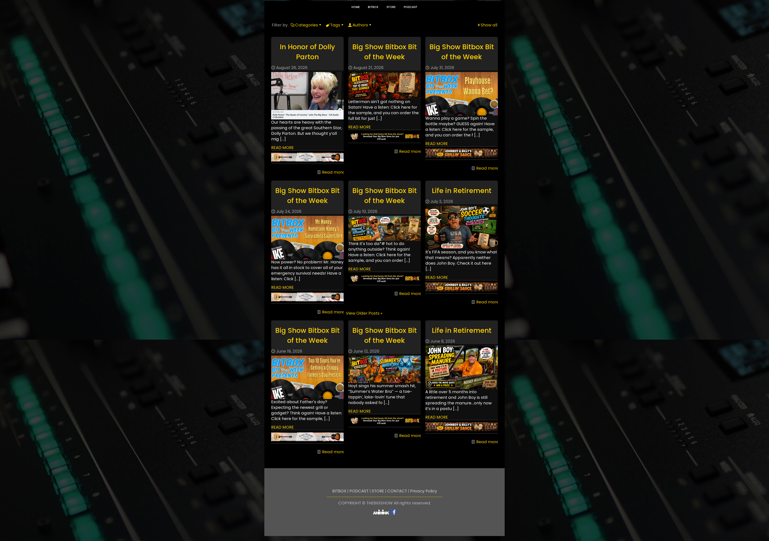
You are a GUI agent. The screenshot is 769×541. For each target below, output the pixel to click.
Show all (489, 25)
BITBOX (339, 491)
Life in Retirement (461, 190)
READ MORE (282, 147)
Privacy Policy (423, 491)
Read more (333, 172)
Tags (335, 25)
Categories (306, 25)
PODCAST (358, 491)
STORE (378, 491)
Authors (360, 25)
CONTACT (397, 491)
